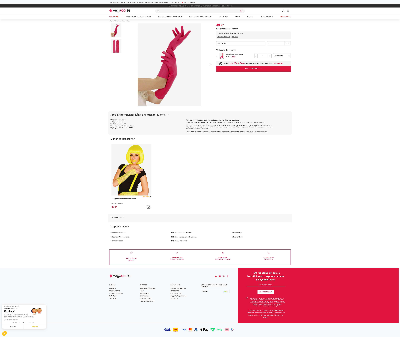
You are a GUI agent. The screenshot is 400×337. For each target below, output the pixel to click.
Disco (123, 21)
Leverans (235, 36)
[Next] (210, 65)
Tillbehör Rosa (237, 237)
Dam (128, 21)
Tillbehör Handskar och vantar (183, 237)
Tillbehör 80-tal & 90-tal (181, 233)
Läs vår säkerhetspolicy (11, 320)
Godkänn (35, 326)
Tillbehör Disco (116, 241)
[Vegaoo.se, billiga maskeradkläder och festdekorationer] (119, 11)
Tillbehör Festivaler (179, 241)
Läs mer (13, 326)
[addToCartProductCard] (148, 207)
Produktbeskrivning (223, 36)
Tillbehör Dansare (117, 233)
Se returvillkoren (129, 126)
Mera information (190, 2)
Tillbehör (117, 21)
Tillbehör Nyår (237, 233)
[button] (283, 11)
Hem (111, 21)
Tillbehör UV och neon (119, 237)
